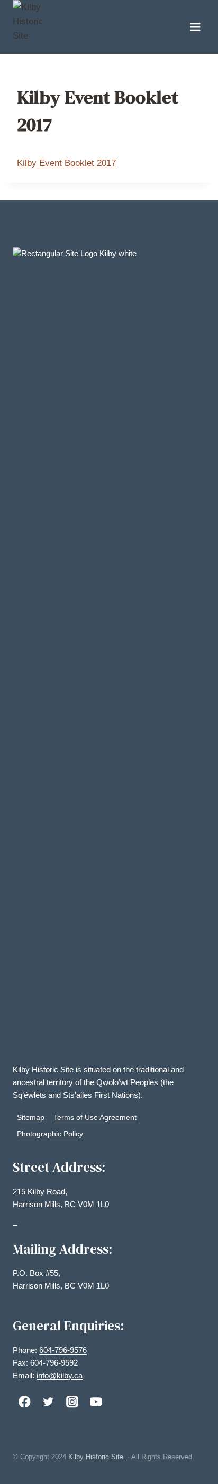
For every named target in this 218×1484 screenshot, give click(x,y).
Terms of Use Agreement (95, 1117)
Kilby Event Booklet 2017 (66, 163)
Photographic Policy (50, 1134)
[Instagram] (72, 1402)
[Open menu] (195, 26)
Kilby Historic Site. (96, 1457)
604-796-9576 (63, 1350)
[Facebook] (25, 1402)
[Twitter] (48, 1402)
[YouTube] (96, 1402)
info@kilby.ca (60, 1375)
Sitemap (30, 1117)
